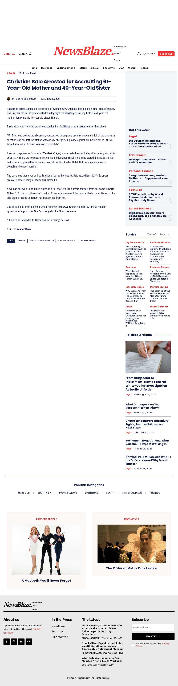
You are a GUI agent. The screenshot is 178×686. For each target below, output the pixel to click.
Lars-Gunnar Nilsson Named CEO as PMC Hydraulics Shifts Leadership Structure (160, 276)
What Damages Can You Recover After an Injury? (143, 406)
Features (135, 189)
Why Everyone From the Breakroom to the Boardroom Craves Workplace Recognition (136, 295)
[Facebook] (6, 641)
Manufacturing (159, 287)
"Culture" (151, 234)
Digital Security (135, 243)
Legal (11, 73)
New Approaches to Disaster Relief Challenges (148, 161)
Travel (129, 307)
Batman (21, 241)
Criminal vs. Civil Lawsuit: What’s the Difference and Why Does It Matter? (148, 460)
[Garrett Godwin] (9, 99)
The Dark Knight (88, 241)
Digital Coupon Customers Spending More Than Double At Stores (148, 216)
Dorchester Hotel (67, 241)
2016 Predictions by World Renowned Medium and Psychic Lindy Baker (146, 197)
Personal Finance (141, 171)
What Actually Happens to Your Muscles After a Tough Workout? (134, 275)
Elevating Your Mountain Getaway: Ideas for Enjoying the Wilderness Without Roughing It (136, 318)
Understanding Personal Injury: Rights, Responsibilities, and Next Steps (147, 424)
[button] (25, 53)
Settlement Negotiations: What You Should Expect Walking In (147, 442)
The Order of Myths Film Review (131, 568)
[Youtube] (29, 641)
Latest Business (140, 208)
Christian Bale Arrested (41, 241)
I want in (151, 636)
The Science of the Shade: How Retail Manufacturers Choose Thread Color (160, 295)
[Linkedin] (21, 641)
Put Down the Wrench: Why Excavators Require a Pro (160, 314)
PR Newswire (59, 637)
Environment (138, 155)
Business (131, 267)
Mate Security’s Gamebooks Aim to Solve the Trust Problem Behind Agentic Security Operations (136, 252)
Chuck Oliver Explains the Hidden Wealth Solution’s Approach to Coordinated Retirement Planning (160, 254)
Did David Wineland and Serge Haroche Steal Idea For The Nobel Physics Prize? (148, 143)
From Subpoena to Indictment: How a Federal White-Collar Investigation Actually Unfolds (146, 384)
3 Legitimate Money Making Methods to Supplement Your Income (148, 178)
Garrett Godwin (26, 98)
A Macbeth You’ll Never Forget (46, 580)
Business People (159, 267)
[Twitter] (14, 641)
